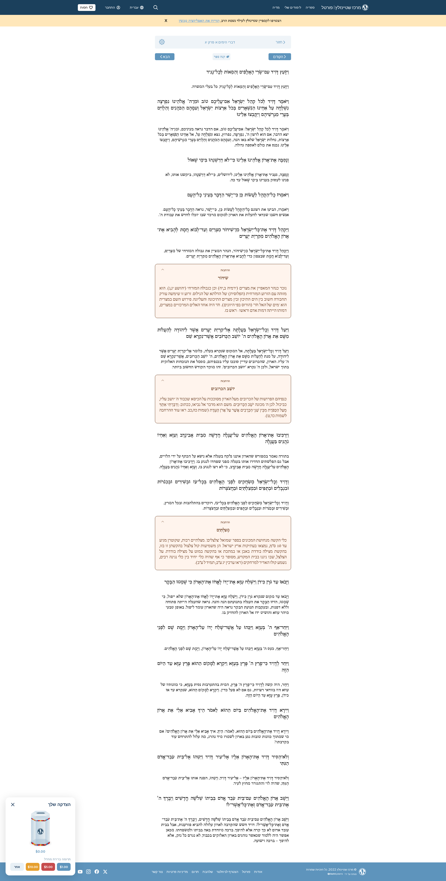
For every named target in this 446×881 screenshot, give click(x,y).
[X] (105, 871)
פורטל (246, 872)
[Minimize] (12, 804)
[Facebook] (97, 871)
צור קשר (157, 872)
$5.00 (48, 867)
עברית (134, 7)
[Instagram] (88, 871)
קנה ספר (219, 57)
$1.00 (64, 867)
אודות (258, 872)
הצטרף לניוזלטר (227, 872)
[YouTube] (80, 871)
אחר (17, 867)
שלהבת (208, 872)
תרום (195, 872)
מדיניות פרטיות (177, 872)
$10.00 (33, 867)
